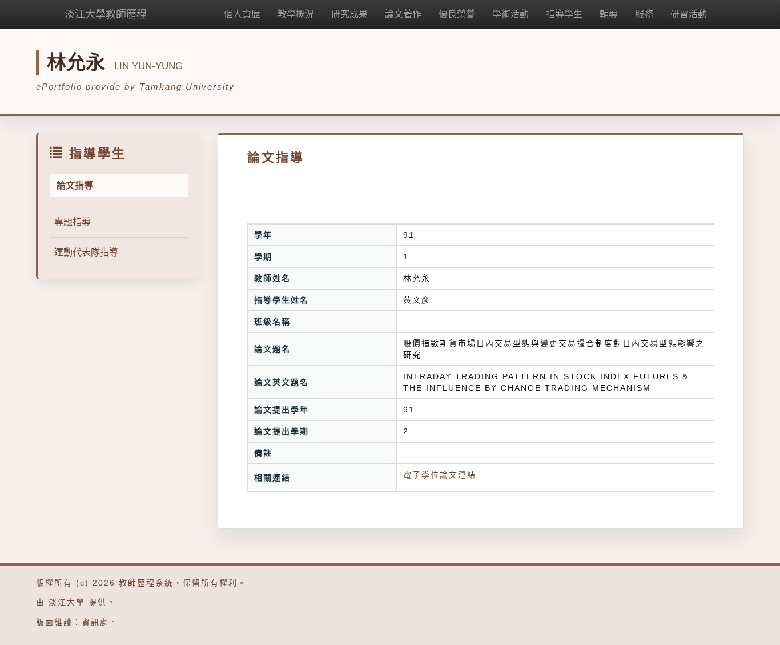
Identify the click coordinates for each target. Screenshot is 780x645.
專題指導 (72, 222)
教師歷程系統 (146, 582)
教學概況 (296, 14)
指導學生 (564, 14)
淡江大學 (67, 602)
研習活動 (688, 14)
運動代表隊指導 (86, 252)
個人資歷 (242, 14)
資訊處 (95, 622)
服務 (644, 14)
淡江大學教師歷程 (106, 14)
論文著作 (403, 14)
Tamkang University (187, 86)
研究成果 (349, 14)
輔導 (609, 14)
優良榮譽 (457, 14)
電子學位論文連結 (439, 474)
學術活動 (510, 14)
